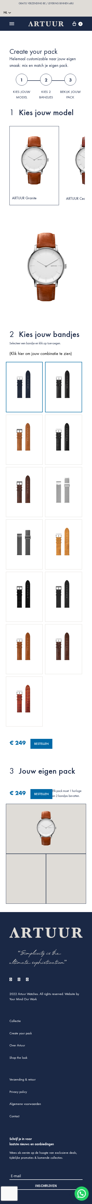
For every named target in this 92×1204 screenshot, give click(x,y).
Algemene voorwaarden (25, 1104)
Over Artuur (17, 1045)
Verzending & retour (22, 1079)
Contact (14, 1116)
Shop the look (18, 1058)
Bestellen (41, 794)
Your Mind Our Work (23, 999)
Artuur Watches (28, 994)
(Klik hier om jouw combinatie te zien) (40, 353)
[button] (82, 1193)
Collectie (15, 1021)
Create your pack (20, 1033)
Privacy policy (18, 1092)
